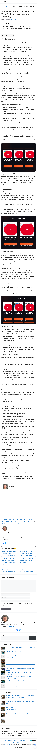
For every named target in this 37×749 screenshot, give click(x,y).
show (12, 35)
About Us (15, 740)
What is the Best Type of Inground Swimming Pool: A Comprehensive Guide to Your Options (9, 561)
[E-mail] (3, 492)
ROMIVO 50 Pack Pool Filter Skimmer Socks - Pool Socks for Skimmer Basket (8, 161)
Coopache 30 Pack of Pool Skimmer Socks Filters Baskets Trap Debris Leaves (18, 161)
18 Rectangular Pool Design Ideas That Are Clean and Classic (20, 647)
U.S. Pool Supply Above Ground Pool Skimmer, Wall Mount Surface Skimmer (29, 314)
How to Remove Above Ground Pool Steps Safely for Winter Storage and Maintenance (9, 569)
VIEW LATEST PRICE (10, 243)
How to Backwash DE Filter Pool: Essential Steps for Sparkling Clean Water (27, 560)
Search (3, 635)
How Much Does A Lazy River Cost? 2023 (15, 651)
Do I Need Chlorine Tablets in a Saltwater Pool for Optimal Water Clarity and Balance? (27, 553)
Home (2, 6)
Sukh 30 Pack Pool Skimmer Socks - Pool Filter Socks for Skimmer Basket (26, 238)
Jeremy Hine (9, 21)
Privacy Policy (10, 740)
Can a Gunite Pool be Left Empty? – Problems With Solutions (20, 664)
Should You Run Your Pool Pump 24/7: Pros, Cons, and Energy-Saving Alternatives (24, 521)
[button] (34, 1)
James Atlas (7, 22)
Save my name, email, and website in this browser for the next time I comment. (19, 604)
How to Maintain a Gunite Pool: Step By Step (16, 680)
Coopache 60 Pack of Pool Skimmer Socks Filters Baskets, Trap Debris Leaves (10, 238)
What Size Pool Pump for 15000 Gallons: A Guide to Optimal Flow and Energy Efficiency (9, 553)
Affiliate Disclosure (15, 742)
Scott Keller (12, 532)
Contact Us (20, 740)
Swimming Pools (9, 6)
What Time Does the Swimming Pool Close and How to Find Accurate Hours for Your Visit (27, 569)
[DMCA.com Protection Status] (33, 740)
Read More (11, 626)
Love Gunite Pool (7, 744)
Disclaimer (24, 740)
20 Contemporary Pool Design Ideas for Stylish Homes (7, 521)
